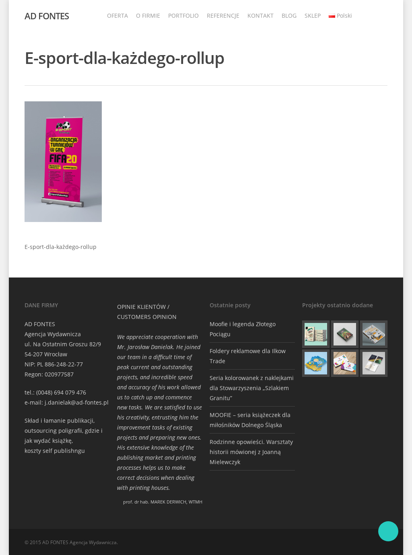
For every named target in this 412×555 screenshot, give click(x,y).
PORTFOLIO (183, 15)
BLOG (289, 15)
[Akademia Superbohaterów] (344, 334)
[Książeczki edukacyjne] (316, 363)
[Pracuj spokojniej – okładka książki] (316, 334)
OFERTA (117, 15)
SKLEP (313, 15)
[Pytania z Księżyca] (373, 334)
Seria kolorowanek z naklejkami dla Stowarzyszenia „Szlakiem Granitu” (252, 388)
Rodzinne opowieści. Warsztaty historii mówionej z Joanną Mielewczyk (251, 452)
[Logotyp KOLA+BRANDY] (344, 363)
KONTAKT (260, 15)
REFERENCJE (223, 15)
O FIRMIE (148, 15)
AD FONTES (47, 15)
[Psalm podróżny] (373, 363)
